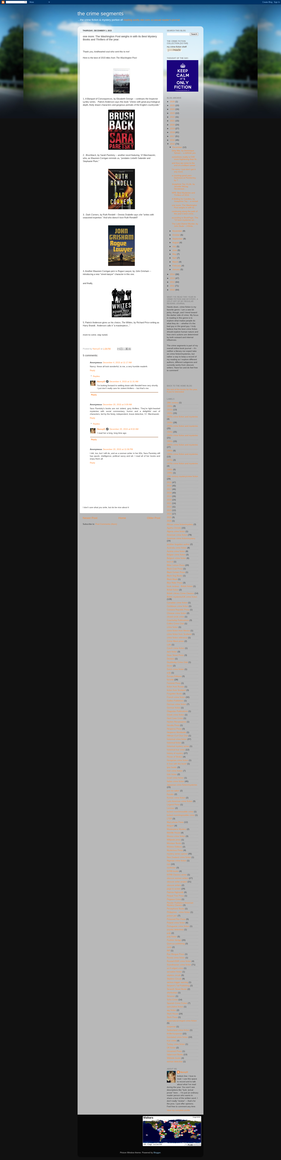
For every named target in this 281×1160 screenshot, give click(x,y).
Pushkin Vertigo (174, 940)
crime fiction (172, 627)
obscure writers (174, 885)
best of (170, 562)
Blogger (157, 1153)
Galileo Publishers (175, 701)
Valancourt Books (175, 1054)
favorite (170, 680)
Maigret (170, 826)
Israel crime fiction (175, 778)
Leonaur (171, 808)
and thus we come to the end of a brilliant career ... (185, 164)
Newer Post (90, 517)
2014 (172, 274)
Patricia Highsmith (175, 892)
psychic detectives (175, 929)
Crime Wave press (175, 641)
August (175, 242)
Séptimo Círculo (174, 979)
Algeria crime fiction (176, 531)
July (174, 246)
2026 (172, 102)
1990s (170, 473)
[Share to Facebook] (126, 348)
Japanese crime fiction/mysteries (182, 785)
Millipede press (174, 840)
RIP (168, 951)
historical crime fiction (177, 739)
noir (168, 864)
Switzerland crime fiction (178, 1030)
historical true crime (176, 750)
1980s (170, 469)
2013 (172, 278)
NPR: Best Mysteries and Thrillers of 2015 (183, 194)
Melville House (173, 833)
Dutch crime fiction (175, 669)
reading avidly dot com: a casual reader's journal (151, 19)
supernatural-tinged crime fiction (182, 1021)
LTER (169, 819)
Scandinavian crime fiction (179, 965)
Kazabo (170, 794)
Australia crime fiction (177, 548)
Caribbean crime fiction (177, 606)
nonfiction (171, 868)
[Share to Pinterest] (129, 348)
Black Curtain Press (176, 572)
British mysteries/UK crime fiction (182, 597)
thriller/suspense (174, 1034)
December (177, 147)
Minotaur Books (174, 843)
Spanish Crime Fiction (177, 1003)
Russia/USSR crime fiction (179, 961)
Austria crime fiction (176, 551)
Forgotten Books (174, 694)
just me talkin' (173, 791)
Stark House (172, 1014)
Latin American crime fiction (179, 801)
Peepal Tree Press (175, 896)
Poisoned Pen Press (176, 919)
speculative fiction (175, 1007)
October (176, 235)
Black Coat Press (175, 569)
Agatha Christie (174, 528)
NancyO (101, 381)
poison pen (172, 916)
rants (169, 947)
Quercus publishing (176, 944)
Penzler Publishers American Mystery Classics (180, 904)
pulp (169, 933)
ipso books (172, 767)
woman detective (175, 1061)
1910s (170, 410)
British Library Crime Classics (180, 593)
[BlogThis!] (121, 348)
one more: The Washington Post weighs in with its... (184, 206)
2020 (172, 125)
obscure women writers (177, 878)
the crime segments (101, 14)
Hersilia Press (173, 725)
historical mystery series (178, 746)
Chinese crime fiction (176, 613)
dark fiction (172, 652)
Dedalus (170, 659)
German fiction (173, 708)
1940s (170, 432)
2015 (172, 144)
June (175, 250)
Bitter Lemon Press (176, 565)
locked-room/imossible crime (180, 812)
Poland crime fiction (176, 923)
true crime (171, 1041)
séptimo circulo (174, 975)
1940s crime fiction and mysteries (182, 435)
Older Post (153, 517)
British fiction (173, 590)
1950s (170, 441)
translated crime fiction (177, 1037)
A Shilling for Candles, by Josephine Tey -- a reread (185, 200)
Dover (169, 666)
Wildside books (174, 1058)
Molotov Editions (174, 847)
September (177, 239)
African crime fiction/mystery (180, 524)
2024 (172, 109)
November (177, 231)
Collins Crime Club (175, 624)
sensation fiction (174, 972)
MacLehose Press (175, 822)
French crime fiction (176, 697)
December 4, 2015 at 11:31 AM (123, 381)
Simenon (171, 996)
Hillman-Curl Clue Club (177, 736)
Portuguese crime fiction (178, 926)
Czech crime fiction (175, 648)
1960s (170, 451)
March (175, 262)
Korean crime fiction (176, 798)
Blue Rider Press (174, 583)
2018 (172, 132)
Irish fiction (172, 774)
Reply (92, 370)
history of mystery (175, 753)
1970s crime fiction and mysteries (182, 463)
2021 (172, 121)
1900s (170, 406)
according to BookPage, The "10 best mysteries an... (185, 219)
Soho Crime (172, 1000)
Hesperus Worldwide (176, 732)
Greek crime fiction (175, 715)
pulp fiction (172, 937)
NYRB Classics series (177, 875)
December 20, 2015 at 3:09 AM (117, 404)
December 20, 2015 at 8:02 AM (123, 429)
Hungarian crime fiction (177, 760)
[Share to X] (124, 348)
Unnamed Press (174, 1051)
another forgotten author (178, 544)
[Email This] (118, 348)
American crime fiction (177, 535)
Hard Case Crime (175, 718)
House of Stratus (174, 757)
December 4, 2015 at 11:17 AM (117, 362)
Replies (96, 376)
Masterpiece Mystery (176, 829)
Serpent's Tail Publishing (178, 986)
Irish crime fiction (175, 771)
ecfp (169, 673)
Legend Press (173, 805)
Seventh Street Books (177, 989)
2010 (172, 290)
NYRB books (173, 871)
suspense (171, 1027)
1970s (170, 460)
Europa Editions (174, 676)
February (176, 266)
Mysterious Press (175, 850)
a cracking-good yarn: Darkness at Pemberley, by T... (184, 177)
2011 (172, 286)
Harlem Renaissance (176, 722)
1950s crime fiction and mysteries (182, 445)
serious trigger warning (177, 982)
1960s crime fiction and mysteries (182, 454)
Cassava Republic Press (178, 610)
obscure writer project (177, 882)
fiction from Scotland (176, 690)
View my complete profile (178, 1110)
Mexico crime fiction (176, 836)
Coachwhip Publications (178, 620)
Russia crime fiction (176, 958)
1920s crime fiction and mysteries (182, 417)
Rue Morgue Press (175, 954)
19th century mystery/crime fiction (182, 476)
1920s (170, 413)
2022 (172, 117)
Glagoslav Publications (177, 711)
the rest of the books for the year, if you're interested (182, 390)
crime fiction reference (177, 638)
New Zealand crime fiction (179, 857)
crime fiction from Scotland (179, 634)
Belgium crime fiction (176, 558)
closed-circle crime (175, 617)
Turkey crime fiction (176, 1044)
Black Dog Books (175, 576)
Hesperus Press (174, 729)
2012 (172, 282)
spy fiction (171, 1010)
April (174, 258)
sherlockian (172, 993)
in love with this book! (177, 764)
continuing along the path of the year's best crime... (185, 212)
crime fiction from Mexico (178, 631)
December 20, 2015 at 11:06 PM (118, 449)
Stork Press (172, 1017)
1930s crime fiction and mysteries (182, 426)
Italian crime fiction (175, 781)
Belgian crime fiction (176, 555)
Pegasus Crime (174, 899)
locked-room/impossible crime (181, 815)
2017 (172, 136)
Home (122, 517)
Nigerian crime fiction (176, 861)
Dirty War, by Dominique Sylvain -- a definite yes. (184, 152)
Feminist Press (174, 683)
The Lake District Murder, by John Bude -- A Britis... (185, 225)
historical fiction (174, 743)
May (174, 254)
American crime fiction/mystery (181, 538)
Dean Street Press (175, 655)
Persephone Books (175, 909)
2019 (172, 128)
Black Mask (172, 579)
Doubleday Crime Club (177, 662)
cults (169, 645)
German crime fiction (176, 704)
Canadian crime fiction (177, 603)
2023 (172, 113)
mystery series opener (177, 854)
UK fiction (171, 1048)
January (176, 269)
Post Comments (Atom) (106, 524)
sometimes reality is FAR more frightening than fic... (185, 158)
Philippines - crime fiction (178, 912)
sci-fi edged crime (175, 968)
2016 (172, 140)
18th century (172, 403)
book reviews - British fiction (180, 586)
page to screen (174, 889)
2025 (172, 105)
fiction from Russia (175, 687)
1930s (170, 422)
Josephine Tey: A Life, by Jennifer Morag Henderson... (183, 186)
